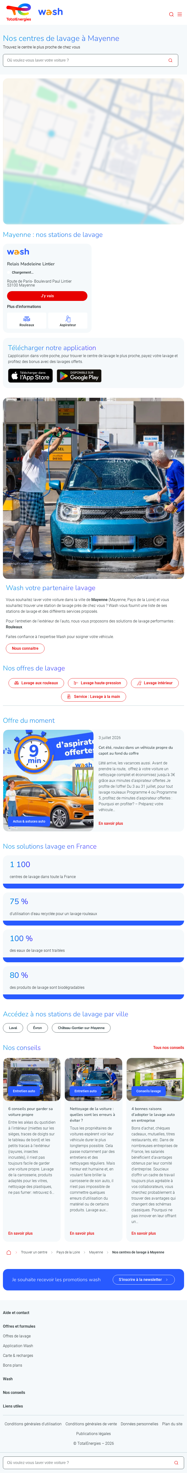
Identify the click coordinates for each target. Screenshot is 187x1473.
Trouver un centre (34, 1252)
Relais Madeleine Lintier (31, 264)
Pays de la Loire (68, 1252)
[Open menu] (179, 14)
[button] (171, 14)
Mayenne (96, 1252)
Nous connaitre (25, 648)
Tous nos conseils (168, 1047)
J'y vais (47, 296)
